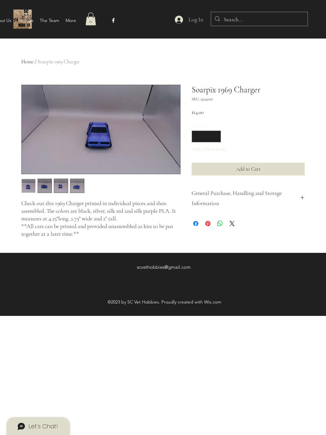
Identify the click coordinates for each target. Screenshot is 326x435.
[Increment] (216, 136)
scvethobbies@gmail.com (164, 267)
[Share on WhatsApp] (220, 223)
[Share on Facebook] (196, 223)
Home (27, 62)
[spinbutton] (206, 136)
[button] (90, 18)
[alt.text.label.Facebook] (113, 20)
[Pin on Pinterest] (208, 223)
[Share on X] (232, 223)
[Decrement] (197, 136)
